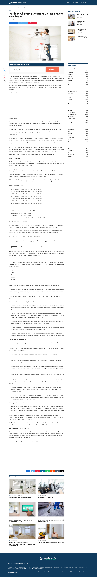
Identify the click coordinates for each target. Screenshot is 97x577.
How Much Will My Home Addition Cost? (82, 37)
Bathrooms (70, 78)
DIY (10, 10)
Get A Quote (75, 2)
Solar (69, 148)
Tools (69, 152)
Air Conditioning (71, 67)
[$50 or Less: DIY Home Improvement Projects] (51, 531)
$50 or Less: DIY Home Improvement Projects (51, 542)
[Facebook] (4, 67)
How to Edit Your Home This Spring (82, 15)
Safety (69, 146)
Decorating (70, 93)
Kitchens (70, 125)
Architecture (70, 74)
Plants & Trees (71, 137)
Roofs (69, 144)
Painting (70, 133)
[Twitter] (4, 70)
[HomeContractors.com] (17, 3)
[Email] (4, 81)
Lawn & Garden (71, 127)
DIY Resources (83, 2)
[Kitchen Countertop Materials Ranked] (71, 31)
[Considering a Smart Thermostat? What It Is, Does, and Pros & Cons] (22, 509)
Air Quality (70, 70)
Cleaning (70, 84)
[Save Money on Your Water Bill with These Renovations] (71, 23)
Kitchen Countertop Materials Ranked (81, 30)
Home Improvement (72, 114)
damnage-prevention (72, 91)
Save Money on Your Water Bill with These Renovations (81, 23)
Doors (69, 97)
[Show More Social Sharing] (39, 23)
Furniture (70, 108)
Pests (69, 135)
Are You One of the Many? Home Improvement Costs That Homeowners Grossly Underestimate (22, 544)
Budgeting (70, 80)
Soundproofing (71, 150)
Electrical (70, 99)
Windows (70, 156)
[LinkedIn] (4, 74)
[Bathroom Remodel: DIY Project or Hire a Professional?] (22, 486)
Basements (70, 76)
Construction (71, 87)
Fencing (69, 101)
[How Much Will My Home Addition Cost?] (71, 38)
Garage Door (70, 110)
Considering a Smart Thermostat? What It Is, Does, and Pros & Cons (21, 521)
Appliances (70, 72)
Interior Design (71, 122)
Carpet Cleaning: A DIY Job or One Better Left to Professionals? (51, 521)
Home (68, 2)
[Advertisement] (36, 105)
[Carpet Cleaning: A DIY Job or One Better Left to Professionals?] (51, 509)
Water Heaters (71, 154)
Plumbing (70, 139)
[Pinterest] (4, 77)
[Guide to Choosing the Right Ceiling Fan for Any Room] (35, 60)
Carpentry (70, 82)
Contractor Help (12, 495)
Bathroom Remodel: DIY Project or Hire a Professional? (20, 498)
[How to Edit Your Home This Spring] (71, 16)
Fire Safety (70, 103)
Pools (69, 141)
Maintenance (71, 129)
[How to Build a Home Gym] (51, 486)
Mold (69, 131)
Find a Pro (52, 70)
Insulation (70, 120)
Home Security (71, 116)
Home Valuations (71, 118)
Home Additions (71, 112)
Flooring (69, 106)
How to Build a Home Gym (45, 497)
